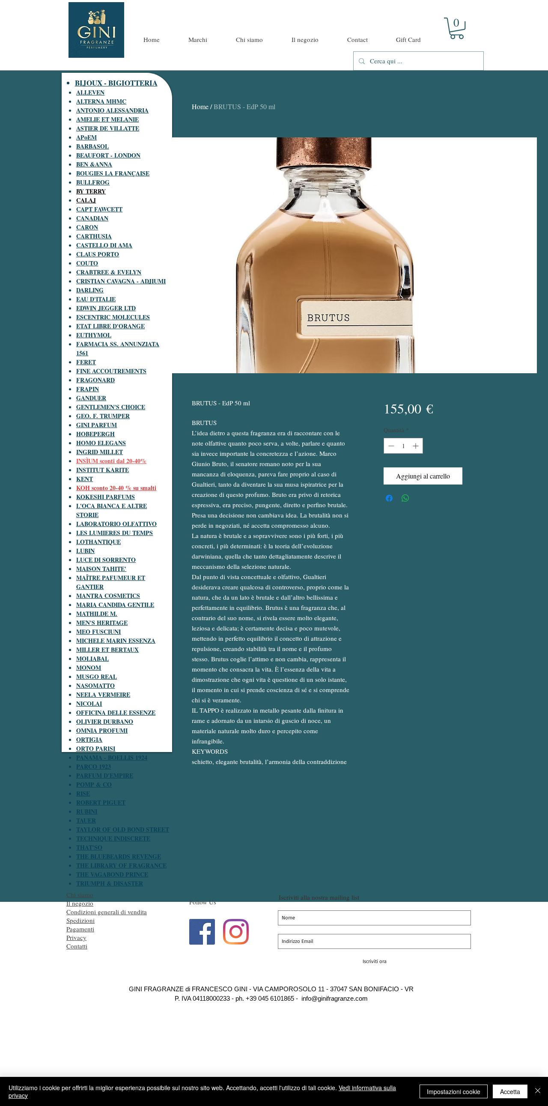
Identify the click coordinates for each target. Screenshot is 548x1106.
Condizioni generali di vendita (106, 911)
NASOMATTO (95, 685)
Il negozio (79, 903)
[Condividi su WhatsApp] (405, 498)
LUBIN (85, 550)
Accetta (510, 1091)
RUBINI (86, 811)
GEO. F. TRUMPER (103, 415)
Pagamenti (80, 929)
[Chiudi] (538, 1091)
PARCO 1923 (93, 766)
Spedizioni (80, 920)
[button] (457, 28)
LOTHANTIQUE (98, 541)
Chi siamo (79, 894)
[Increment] (416, 445)
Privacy (76, 937)
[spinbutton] (403, 445)
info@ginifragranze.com (334, 998)
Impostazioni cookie (453, 1091)
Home (200, 106)
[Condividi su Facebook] (389, 498)
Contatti (76, 946)
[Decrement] (390, 445)
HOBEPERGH (95, 433)
